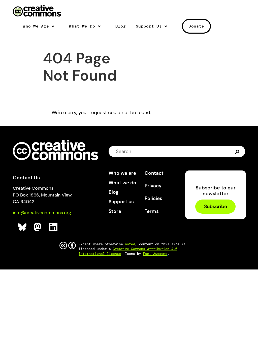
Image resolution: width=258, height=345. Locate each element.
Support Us (149, 26)
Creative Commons (37, 11)
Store (115, 211)
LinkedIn (53, 227)
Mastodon (38, 227)
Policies (153, 198)
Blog (120, 26)
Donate (196, 26)
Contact (154, 173)
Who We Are (36, 26)
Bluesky (22, 227)
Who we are (122, 173)
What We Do (82, 26)
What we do (122, 183)
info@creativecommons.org (42, 212)
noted (130, 244)
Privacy (153, 186)
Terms (152, 211)
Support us (121, 202)
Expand (55, 28)
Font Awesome (155, 254)
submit (238, 151)
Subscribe (215, 207)
